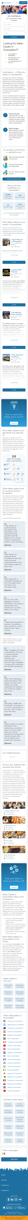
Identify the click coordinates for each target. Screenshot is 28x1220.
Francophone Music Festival (16, 313)
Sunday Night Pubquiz (16, 271)
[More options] (17, 756)
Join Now (23, 2)
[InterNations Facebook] (8, 1199)
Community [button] (5, 1190)
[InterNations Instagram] (16, 1199)
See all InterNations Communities (14, 1218)
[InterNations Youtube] (20, 1199)
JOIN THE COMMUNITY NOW (14, 179)
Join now (14, 37)
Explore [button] (4, 1180)
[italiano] (4, 1154)
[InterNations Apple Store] (8, 1207)
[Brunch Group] (15, 838)
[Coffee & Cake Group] (15, 823)
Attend (14, 262)
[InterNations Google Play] (20, 1207)
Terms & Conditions (13, 1213)
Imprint (5, 1213)
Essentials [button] (5, 1185)
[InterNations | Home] (6, 3)
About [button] (3, 1175)
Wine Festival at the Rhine (17, 356)
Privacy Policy (21, 1213)
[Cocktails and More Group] (15, 808)
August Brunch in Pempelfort (17, 240)
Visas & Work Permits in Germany (20, 1119)
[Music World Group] (15, 852)
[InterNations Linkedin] (12, 1199)
